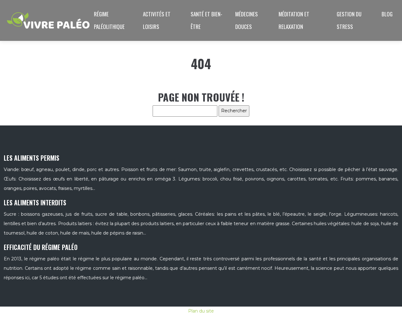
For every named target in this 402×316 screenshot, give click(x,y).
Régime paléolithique (109, 20)
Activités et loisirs (157, 20)
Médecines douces (246, 20)
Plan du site (201, 311)
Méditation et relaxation (294, 20)
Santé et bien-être (206, 20)
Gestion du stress (349, 20)
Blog (387, 14)
